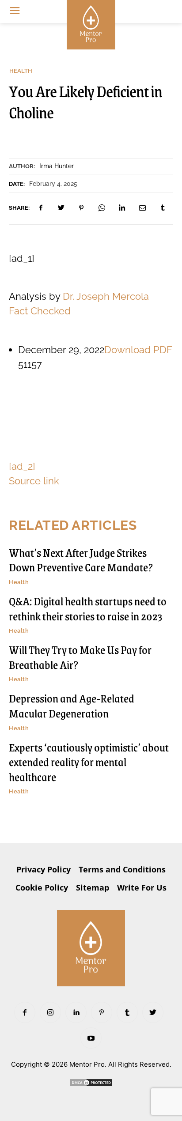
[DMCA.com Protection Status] (91, 1084)
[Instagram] (50, 1012)
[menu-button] (14, 11)
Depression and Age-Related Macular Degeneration (71, 705)
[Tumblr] (162, 208)
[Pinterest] (81, 208)
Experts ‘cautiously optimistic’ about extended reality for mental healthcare (89, 762)
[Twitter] (61, 208)
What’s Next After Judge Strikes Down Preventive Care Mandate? (81, 560)
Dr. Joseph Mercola (106, 296)
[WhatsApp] (101, 208)
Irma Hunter (56, 166)
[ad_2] (22, 466)
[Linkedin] (122, 208)
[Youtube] (91, 1038)
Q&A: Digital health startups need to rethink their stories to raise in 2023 (88, 608)
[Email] (142, 208)
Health (20, 71)
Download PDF (138, 349)
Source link (34, 481)
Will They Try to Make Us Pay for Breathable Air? (80, 657)
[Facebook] (40, 208)
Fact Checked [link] (40, 311)
